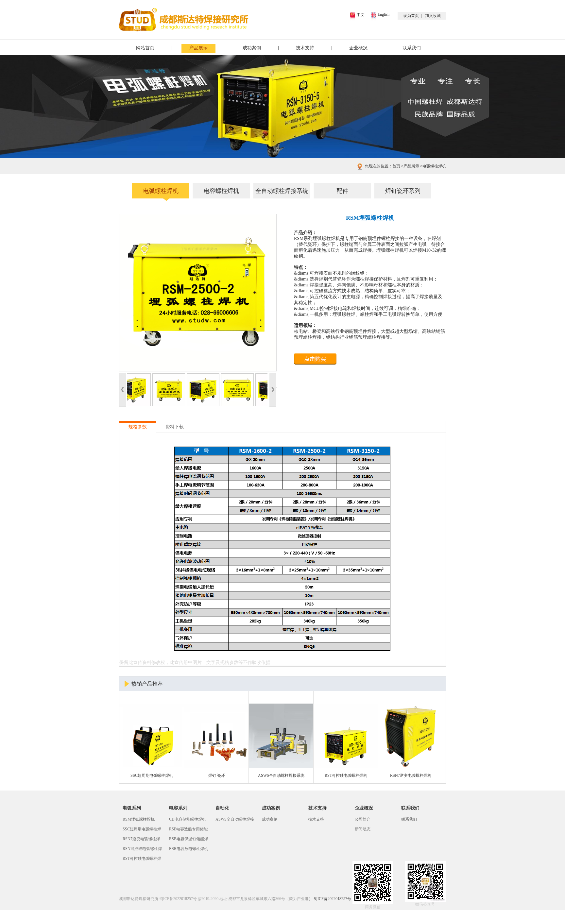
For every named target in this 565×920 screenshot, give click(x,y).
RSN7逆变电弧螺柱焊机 (141, 840)
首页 (396, 166)
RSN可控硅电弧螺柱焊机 (142, 850)
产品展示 (198, 47)
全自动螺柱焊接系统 (281, 191)
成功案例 (252, 47)
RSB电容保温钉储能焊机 (188, 840)
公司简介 (362, 819)
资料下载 (174, 426)
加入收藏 (433, 15)
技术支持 (305, 47)
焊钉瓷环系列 (402, 191)
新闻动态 (362, 829)
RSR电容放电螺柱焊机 (188, 848)
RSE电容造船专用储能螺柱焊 (188, 830)
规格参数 (137, 426)
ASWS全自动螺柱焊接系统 (234, 820)
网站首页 (145, 47)
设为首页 (411, 15)
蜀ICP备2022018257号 (178, 898)
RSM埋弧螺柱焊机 (139, 819)
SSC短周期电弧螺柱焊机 (142, 830)
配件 (342, 191)
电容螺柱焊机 (221, 191)
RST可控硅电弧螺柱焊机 (142, 859)
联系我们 (411, 47)
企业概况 (358, 47)
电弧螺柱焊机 (432, 166)
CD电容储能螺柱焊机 (187, 819)
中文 (361, 14)
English (383, 14)
